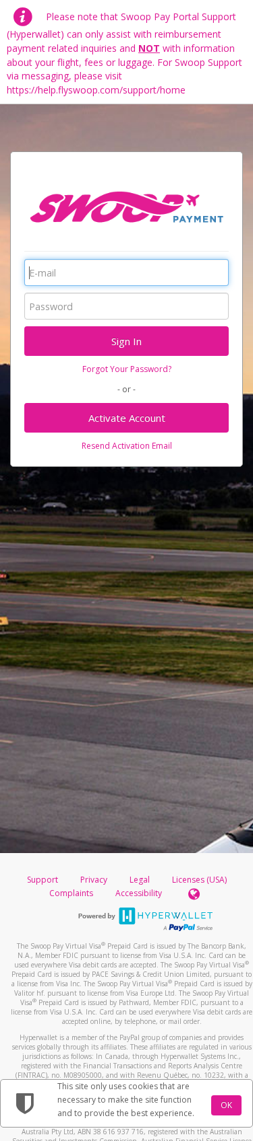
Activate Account (126, 418)
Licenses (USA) (199, 879)
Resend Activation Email (127, 445)
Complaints (72, 893)
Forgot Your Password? (126, 369)
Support (42, 879)
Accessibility (138, 893)
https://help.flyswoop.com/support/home (96, 89)
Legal (140, 879)
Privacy (93, 879)
